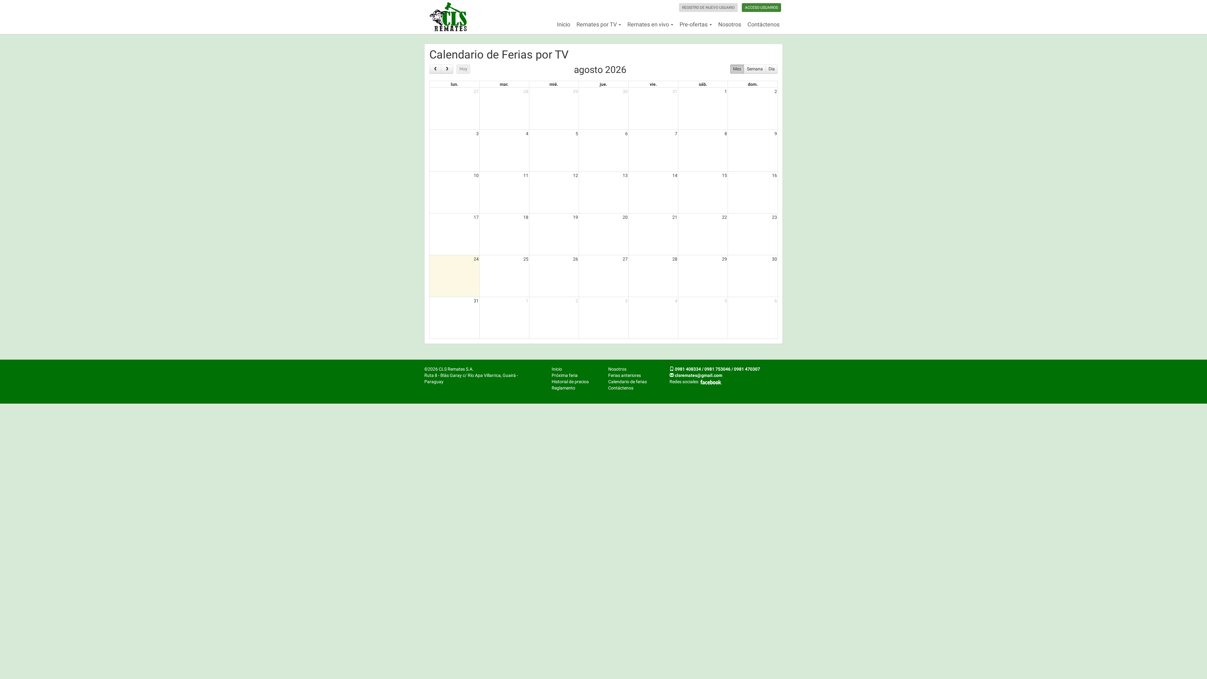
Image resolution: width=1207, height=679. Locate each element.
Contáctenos (763, 24)
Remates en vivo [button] (648, 24)
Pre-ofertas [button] (694, 24)
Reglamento (563, 387)
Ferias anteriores (624, 375)
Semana (755, 68)
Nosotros (729, 24)
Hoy (463, 68)
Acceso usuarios (761, 7)
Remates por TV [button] (597, 24)
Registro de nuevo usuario (708, 7)
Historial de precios (570, 381)
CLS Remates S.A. (448, 17)
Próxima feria (565, 375)
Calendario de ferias (627, 381)
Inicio (563, 24)
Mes (737, 68)
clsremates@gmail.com (698, 375)
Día (772, 68)
